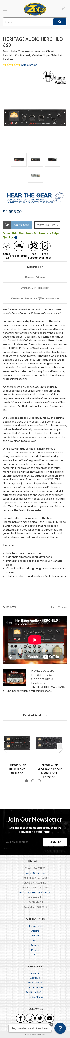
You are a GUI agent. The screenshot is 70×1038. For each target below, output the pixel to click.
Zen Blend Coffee (35, 992)
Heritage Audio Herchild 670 (17, 766)
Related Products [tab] (35, 715)
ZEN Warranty (35, 925)
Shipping (35, 930)
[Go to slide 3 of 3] (39, 780)
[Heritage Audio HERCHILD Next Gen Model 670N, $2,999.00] (49, 742)
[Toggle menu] (5, 9)
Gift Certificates (35, 987)
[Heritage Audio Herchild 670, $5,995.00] (17, 742)
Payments (35, 935)
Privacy (35, 949)
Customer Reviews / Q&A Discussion (35, 298)
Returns (35, 945)
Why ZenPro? (35, 982)
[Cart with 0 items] (63, 7)
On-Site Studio (35, 997)
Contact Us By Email (35, 873)
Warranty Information (35, 287)
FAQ (35, 954)
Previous (5, 749)
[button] (60, 1028)
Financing (35, 972)
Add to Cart (21, 225)
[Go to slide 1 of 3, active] (26, 780)
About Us (35, 977)
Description (35, 266)
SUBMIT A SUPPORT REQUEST (35, 892)
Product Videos (35, 277)
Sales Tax (35, 940)
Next (61, 749)
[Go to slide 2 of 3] (33, 780)
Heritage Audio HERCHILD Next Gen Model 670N (48, 768)
